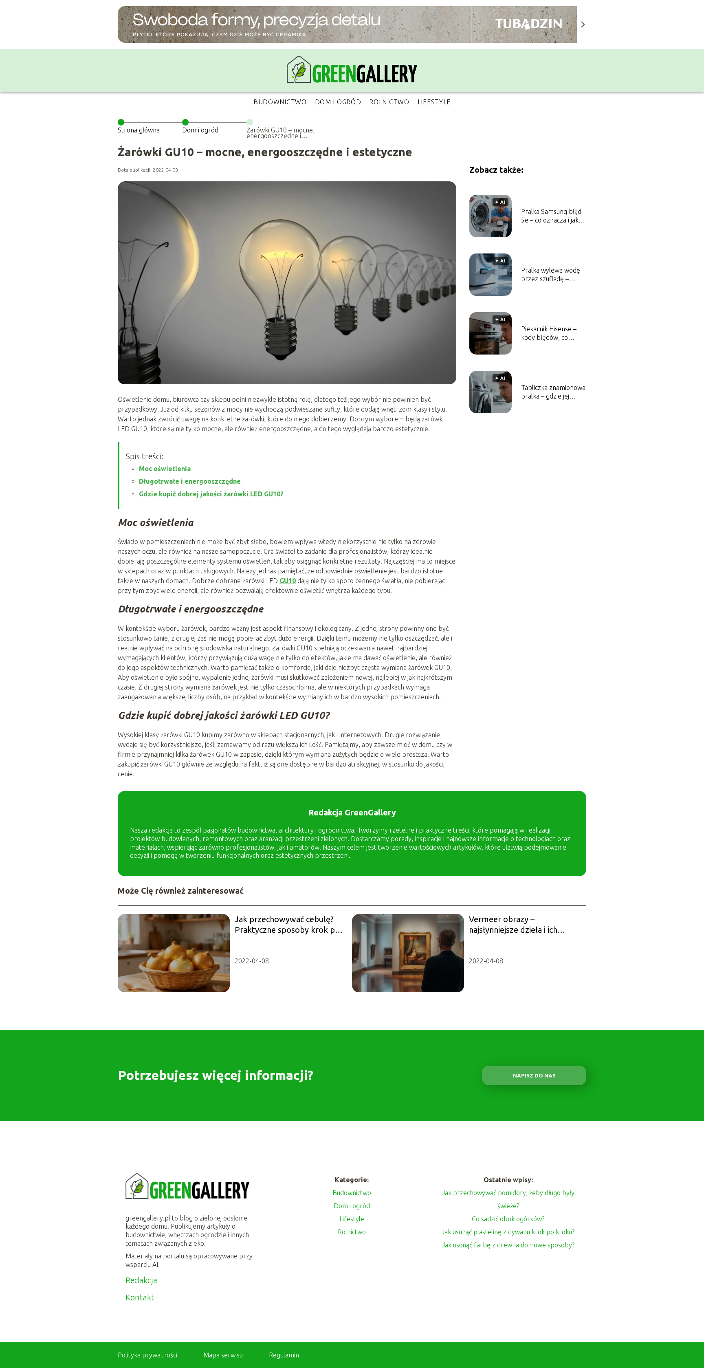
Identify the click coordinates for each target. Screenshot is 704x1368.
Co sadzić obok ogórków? (508, 1219)
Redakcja (141, 1280)
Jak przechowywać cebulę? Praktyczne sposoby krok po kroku (287, 924)
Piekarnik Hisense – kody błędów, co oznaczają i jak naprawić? (548, 333)
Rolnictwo (389, 102)
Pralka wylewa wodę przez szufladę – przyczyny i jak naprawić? (550, 275)
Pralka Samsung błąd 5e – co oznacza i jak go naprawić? (551, 216)
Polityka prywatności (147, 1355)
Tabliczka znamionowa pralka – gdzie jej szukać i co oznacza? (553, 392)
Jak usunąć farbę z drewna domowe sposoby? (508, 1245)
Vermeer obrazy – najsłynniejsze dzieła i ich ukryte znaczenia (513, 924)
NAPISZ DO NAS (534, 1076)
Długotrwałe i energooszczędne (190, 481)
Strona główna (139, 130)
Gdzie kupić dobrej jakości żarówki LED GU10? (211, 494)
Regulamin (284, 1355)
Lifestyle (434, 102)
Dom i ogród (338, 102)
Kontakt (139, 1297)
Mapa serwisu (223, 1355)
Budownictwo (280, 102)
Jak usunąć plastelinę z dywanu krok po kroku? (508, 1232)
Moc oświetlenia (165, 468)
